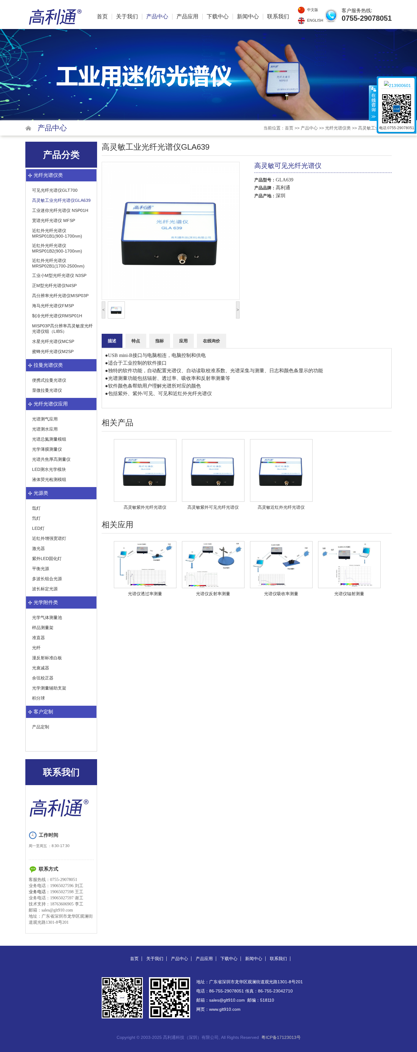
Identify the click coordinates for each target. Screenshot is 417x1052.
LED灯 (38, 528)
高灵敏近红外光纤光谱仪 (281, 507)
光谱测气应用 (45, 419)
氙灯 (36, 508)
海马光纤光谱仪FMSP (53, 305)
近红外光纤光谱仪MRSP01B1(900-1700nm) (57, 233)
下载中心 (218, 17)
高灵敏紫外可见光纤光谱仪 (213, 507)
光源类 (41, 493)
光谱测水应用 (45, 429)
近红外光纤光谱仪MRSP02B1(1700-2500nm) (58, 263)
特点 (136, 340)
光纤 (36, 647)
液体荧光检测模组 (49, 479)
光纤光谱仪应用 (51, 403)
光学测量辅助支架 (49, 688)
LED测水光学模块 (49, 469)
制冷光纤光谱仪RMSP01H (57, 315)
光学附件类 (46, 602)
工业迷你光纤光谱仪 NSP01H (60, 210)
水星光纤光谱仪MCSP (53, 341)
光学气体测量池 (47, 617)
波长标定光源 (45, 588)
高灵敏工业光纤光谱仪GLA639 (61, 200)
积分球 (38, 698)
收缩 (373, 103)
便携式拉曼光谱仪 (49, 380)
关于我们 (127, 17)
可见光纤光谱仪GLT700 (55, 190)
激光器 (38, 548)
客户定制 (43, 711)
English (315, 20)
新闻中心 (248, 17)
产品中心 (157, 17)
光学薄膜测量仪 (47, 449)
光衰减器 (40, 667)
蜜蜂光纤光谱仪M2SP (53, 351)
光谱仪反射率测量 (213, 593)
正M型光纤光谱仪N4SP (54, 285)
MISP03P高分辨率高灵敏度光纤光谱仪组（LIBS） (62, 328)
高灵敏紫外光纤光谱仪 (145, 507)
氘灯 (36, 518)
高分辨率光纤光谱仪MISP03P (60, 295)
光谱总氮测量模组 (49, 439)
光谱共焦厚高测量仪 (51, 459)
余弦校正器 (42, 677)
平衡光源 (40, 568)
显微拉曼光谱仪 (47, 390)
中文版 (312, 10)
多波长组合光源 (47, 578)
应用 (183, 340)
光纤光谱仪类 (338, 128)
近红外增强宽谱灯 (49, 538)
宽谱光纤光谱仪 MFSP (53, 220)
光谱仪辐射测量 (349, 593)
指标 (159, 340)
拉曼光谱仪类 (48, 365)
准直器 (38, 637)
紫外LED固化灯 (47, 558)
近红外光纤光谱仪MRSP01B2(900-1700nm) (57, 248)
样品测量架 (42, 627)
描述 (112, 340)
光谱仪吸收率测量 (281, 593)
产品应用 (187, 17)
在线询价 (211, 340)
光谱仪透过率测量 (145, 593)
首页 (102, 17)
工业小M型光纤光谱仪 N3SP (59, 275)
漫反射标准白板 (47, 657)
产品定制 (40, 726)
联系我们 (278, 17)
